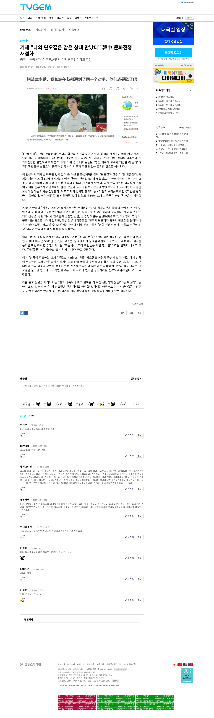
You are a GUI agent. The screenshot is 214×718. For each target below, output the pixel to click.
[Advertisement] (82, 342)
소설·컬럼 (41, 18)
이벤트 (78, 18)
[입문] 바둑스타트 (165, 96)
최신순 (23, 415)
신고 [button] (139, 434)
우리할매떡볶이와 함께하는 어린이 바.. (172, 135)
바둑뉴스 (25, 30)
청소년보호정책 (130, 664)
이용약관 (100, 664)
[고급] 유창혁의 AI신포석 (168, 113)
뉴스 (22, 18)
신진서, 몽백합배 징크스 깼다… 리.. (172, 153)
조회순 (181, 127)
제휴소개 (81, 664)
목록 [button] (139, 313)
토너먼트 (89, 18)
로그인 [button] (189, 18)
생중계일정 (57, 30)
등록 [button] (137, 404)
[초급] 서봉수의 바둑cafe (168, 100)
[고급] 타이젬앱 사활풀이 (168, 109)
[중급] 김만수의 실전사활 (168, 104)
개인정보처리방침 (113, 664)
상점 (69, 18)
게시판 (60, 18)
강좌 (30, 18)
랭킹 (51, 18)
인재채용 (90, 664)
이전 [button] (122, 313)
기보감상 (40, 30)
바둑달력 (74, 30)
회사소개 (61, 664)
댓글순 (188, 127)
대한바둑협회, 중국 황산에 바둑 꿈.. (172, 140)
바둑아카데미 (163, 90)
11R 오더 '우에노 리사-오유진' (170, 144)
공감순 (32, 415)
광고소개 (71, 664)
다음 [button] (131, 313)
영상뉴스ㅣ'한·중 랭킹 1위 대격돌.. (172, 149)
